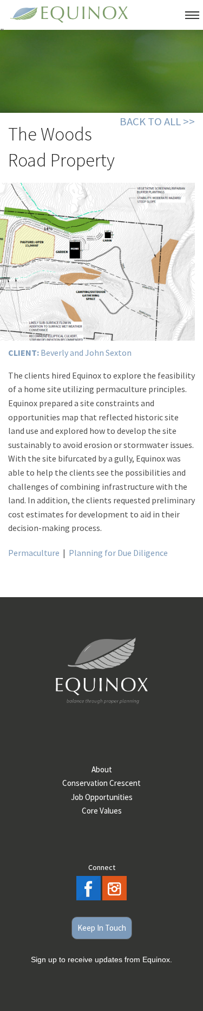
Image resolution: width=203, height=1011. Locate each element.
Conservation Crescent (101, 783)
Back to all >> (157, 121)
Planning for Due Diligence (118, 552)
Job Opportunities (102, 797)
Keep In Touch (101, 928)
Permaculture (34, 552)
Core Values (102, 810)
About (101, 769)
